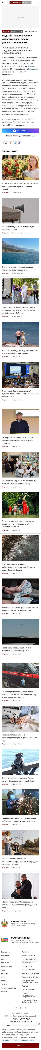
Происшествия (6, 966)
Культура (4, 973)
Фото (3, 977)
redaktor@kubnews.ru (21, 1021)
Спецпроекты (27, 966)
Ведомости (32, 69)
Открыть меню (2, 2)
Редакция (25, 986)
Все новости (5, 952)
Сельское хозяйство (8, 988)
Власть (3, 959)
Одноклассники (20, 1007)
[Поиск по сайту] (38, 2)
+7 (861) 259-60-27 (20, 1018)
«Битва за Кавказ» (28, 955)
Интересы (4, 991)
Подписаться (22, 131)
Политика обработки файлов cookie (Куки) (29, 1001)
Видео (3, 981)
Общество (6, 31)
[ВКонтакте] (6, 143)
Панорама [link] (5, 192)
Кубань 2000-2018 (28, 970)
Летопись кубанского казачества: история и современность (30, 961)
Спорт (3, 970)
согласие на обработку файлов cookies (18, 1040)
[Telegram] (15, 143)
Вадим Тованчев (31, 31)
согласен (20, 1045)
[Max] (19, 143)
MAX (34, 136)
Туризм (4, 984)
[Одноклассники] (10, 143)
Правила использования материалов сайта (28, 995)
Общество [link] (5, 233)
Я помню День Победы (30, 977)
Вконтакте (16, 1007)
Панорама (25, 952)
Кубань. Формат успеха (30, 973)
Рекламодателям (28, 990)
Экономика (5, 963)
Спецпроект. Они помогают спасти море (30, 981)
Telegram (25, 1007)
